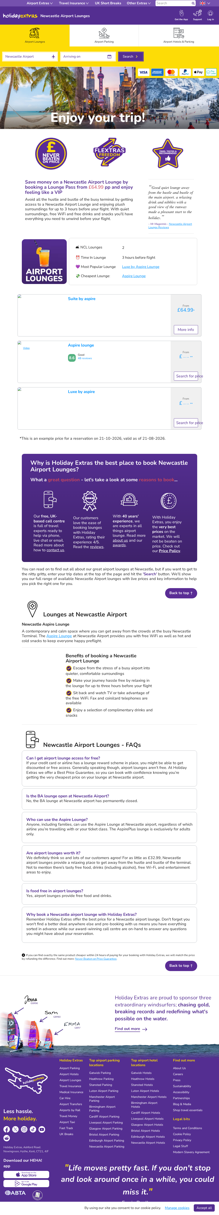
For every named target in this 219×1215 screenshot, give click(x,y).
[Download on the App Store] (26, 1174)
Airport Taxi (67, 1122)
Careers (178, 1074)
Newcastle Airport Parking (106, 1147)
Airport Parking (69, 1068)
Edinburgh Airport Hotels (148, 1137)
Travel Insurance (70, 1086)
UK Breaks (66, 1134)
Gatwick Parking (100, 1073)
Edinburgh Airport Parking (106, 1141)
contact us (55, 550)
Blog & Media (182, 1104)
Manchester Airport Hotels (149, 1097)
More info (186, 329)
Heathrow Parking (101, 1079)
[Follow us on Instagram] (24, 1129)
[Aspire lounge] (19, 342)
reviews (97, 546)
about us (120, 540)
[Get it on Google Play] (26, 1183)
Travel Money (68, 1116)
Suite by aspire (81, 299)
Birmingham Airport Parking (102, 1109)
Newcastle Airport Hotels (148, 1143)
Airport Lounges (70, 1080)
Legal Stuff (180, 1146)
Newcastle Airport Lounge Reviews (170, 225)
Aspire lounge (81, 345)
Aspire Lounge (134, 275)
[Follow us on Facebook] (6, 1129)
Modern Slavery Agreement (191, 1152)
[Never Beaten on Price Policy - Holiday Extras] (51, 153)
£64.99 (186, 310)
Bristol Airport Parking (104, 1135)
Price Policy (169, 550)
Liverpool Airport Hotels (147, 1119)
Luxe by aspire (81, 392)
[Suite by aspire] (19, 295)
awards (119, 545)
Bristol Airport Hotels (145, 1131)
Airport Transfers (70, 1104)
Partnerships (181, 1098)
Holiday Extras (20, 16)
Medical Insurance (71, 1092)
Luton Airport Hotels (145, 1091)
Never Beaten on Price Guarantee (96, 959)
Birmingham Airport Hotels (144, 1105)
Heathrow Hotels (142, 1079)
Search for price (187, 376)
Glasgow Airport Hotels (147, 1125)
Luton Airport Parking (103, 1091)
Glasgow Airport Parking (105, 1129)
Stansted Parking (100, 1085)
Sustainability (182, 1086)
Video (26, 348)
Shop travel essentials (188, 1110)
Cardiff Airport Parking (104, 1117)
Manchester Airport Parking (102, 1099)
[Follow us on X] (15, 1129)
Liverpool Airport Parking (106, 1123)
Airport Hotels (69, 1074)
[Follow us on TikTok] (33, 1129)
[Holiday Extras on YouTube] (41, 1129)
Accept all (204, 1208)
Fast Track (66, 1128)
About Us (179, 1068)
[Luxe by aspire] (19, 389)
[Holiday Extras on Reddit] (6, 1138)
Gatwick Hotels (141, 1073)
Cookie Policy (182, 1134)
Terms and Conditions (187, 1128)
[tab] (35, 35)
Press (177, 1080)
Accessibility (181, 1092)
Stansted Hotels (142, 1085)
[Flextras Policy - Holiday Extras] (109, 151)
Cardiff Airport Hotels (145, 1113)
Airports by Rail (69, 1110)
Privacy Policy (182, 1140)
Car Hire (64, 1098)
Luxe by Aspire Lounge (140, 266)
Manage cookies (177, 1208)
